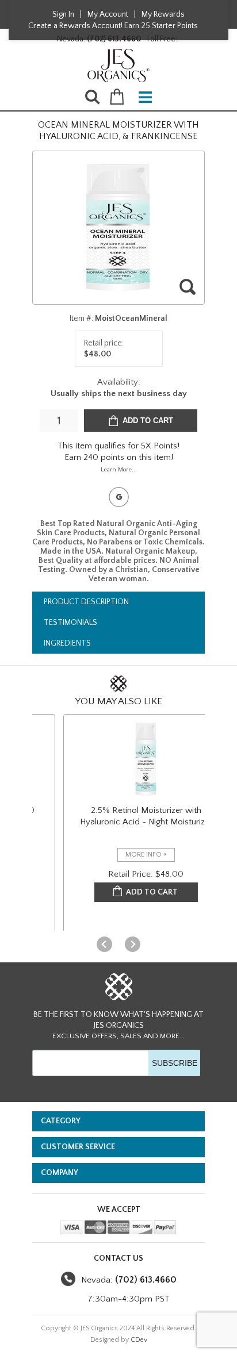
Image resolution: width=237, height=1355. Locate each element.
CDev (139, 1340)
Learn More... (119, 469)
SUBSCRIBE (174, 1063)
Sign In (63, 14)
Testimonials (70, 622)
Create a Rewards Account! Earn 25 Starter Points (113, 25)
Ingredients (67, 643)
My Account (107, 14)
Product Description (86, 602)
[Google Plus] (119, 497)
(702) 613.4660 (114, 39)
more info (134, 854)
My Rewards (163, 14)
